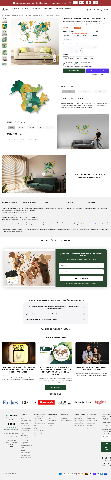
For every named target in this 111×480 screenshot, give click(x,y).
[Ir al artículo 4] (4, 39)
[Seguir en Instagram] (106, 458)
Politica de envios (78, 418)
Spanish (72, 58)
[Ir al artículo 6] (4, 52)
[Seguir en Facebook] (102, 458)
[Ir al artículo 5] (4, 46)
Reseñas (50, 425)
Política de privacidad (79, 425)
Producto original (52, 420)
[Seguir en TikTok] (109, 463)
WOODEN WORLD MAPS (19, 15)
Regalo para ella (38, 420)
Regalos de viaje (38, 432)
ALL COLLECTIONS (9, 15)
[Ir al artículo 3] (4, 33)
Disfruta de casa (91, 418)
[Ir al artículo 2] (4, 27)
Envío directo (64, 418)
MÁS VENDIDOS (15, 8)
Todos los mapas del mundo (25, 417)
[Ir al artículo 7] (4, 59)
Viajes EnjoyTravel (91, 422)
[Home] (2, 15)
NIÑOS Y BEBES (48, 8)
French (85, 58)
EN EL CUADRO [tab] (91, 202)
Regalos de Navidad (39, 430)
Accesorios (23, 438)
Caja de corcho (24, 440)
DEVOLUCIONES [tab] (70, 202)
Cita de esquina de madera (25, 432)
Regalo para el (37, 418)
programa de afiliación (66, 420)
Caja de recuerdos (25, 452)
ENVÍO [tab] (46, 202)
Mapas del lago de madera (25, 426)
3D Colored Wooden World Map (34, 15)
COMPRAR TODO (33, 11)
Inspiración (90, 416)
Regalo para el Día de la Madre (39, 434)
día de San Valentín (38, 416)
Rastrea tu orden (78, 416)
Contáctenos (51, 423)
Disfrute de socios (91, 427)
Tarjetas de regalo (25, 437)
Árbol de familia (24, 435)
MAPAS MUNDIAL (25, 8)
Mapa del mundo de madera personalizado (26, 456)
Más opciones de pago (97, 74)
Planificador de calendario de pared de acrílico (26, 445)
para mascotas (24, 423)
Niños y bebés (24, 422)
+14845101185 (13, 436)
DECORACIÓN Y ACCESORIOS (18, 11)
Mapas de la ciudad (25, 430)
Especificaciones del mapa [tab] (29, 202)
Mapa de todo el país (26, 420)
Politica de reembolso (79, 420)
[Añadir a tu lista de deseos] (54, 56)
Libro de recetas (24, 442)
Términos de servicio (79, 423)
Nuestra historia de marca (52, 417)
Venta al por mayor (65, 416)
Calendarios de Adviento (24, 449)
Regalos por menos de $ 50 (39, 424)
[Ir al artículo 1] (4, 20)
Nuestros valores (52, 422)
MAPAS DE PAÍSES (36, 8)
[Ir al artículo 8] (4, 65)
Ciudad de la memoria (26, 428)
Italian (91, 58)
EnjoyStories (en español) (91, 424)
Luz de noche (24, 454)
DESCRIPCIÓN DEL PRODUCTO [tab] (9, 202)
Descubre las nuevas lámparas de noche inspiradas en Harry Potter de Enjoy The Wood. (18, 369)
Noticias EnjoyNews (92, 420)
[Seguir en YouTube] (103, 463)
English (65, 58)
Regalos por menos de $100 (39, 427)
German (79, 58)
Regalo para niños (38, 422)
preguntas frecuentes (53, 427)
